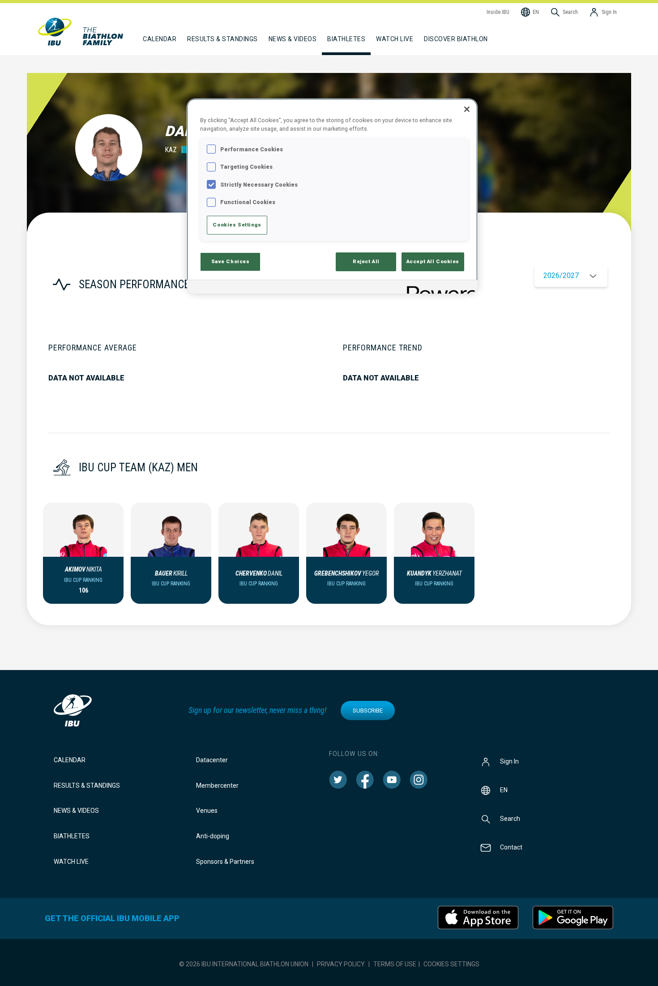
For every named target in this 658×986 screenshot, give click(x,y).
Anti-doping (212, 836)
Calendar (69, 760)
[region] (332, 195)
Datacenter (212, 760)
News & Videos (76, 810)
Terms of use (394, 964)
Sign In (509, 760)
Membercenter (217, 785)
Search (510, 818)
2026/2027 (561, 275)
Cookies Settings (451, 964)
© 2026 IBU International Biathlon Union (243, 964)
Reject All (366, 261)
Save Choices (230, 261)
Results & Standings (87, 785)
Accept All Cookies (432, 261)
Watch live (394, 39)
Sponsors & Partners (225, 861)
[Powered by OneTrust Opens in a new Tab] (439, 288)
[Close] (467, 109)
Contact (511, 846)
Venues (207, 810)
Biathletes (72, 836)
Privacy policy (341, 964)
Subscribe (368, 710)
